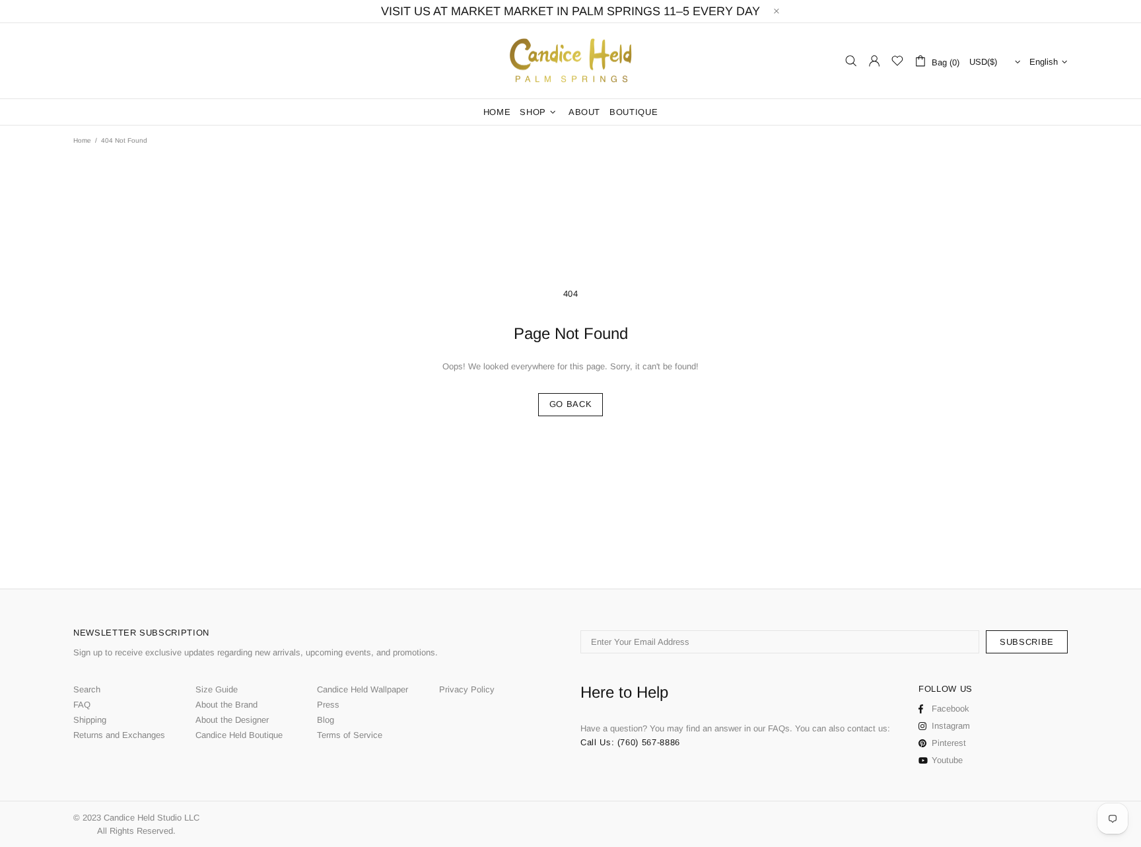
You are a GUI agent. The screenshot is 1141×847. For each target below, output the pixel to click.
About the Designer (232, 720)
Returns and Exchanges (119, 735)
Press (328, 705)
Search (86, 689)
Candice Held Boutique (239, 735)
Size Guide (216, 689)
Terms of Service (349, 735)
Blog (325, 720)
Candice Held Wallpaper (362, 689)
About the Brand (226, 705)
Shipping (89, 720)
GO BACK (570, 404)
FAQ (81, 705)
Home (82, 140)
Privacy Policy (467, 689)
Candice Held (570, 61)
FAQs (779, 728)
